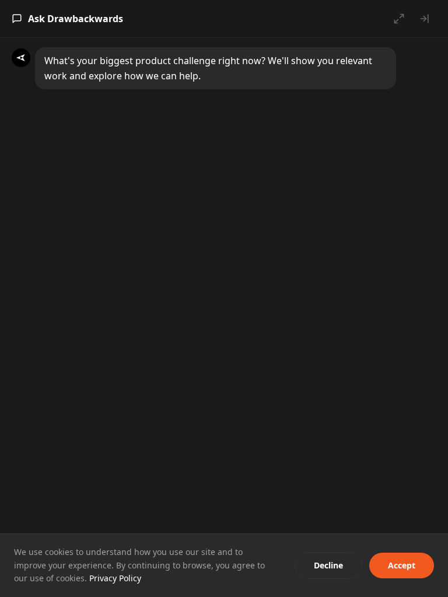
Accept (401, 565)
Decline (328, 565)
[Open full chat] (399, 18)
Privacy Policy (115, 578)
